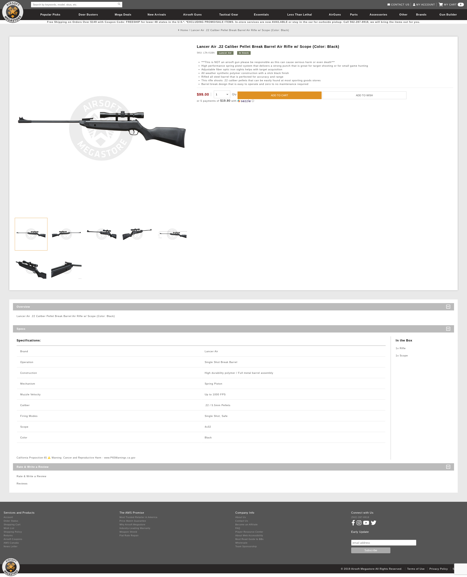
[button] (325, 101)
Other (403, 14)
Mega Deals (123, 14)
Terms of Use (416, 568)
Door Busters (88, 14)
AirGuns (335, 14)
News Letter (11, 546)
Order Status (11, 521)
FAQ (237, 528)
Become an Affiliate (246, 524)
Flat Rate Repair (129, 535)
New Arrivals (157, 14)
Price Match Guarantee (132, 521)
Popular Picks (50, 14)
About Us (240, 517)
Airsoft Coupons (13, 539)
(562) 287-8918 (360, 517)
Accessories (378, 14)
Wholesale (241, 543)
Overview (23, 306)
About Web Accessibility (249, 535)
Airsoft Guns (192, 14)
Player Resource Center (249, 532)
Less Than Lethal (299, 14)
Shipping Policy (13, 532)
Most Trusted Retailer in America (138, 517)
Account (8, 517)
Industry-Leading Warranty (134, 528)
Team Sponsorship (246, 546)
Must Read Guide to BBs (249, 539)
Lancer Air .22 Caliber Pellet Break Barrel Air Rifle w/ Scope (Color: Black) (240, 30)
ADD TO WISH (364, 95)
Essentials (261, 14)
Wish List (9, 528)
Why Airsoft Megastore (132, 524)
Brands (421, 14)
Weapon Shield (128, 532)
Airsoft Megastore (13, 12)
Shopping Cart (12, 524)
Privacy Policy (438, 568)
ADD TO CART (279, 95)
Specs (21, 328)
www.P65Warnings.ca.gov (120, 457)
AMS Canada (11, 543)
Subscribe (359, 536)
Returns (8, 535)
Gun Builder (448, 14)
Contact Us (241, 521)
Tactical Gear (228, 14)
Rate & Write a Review (33, 466)
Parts (354, 14)
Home (184, 30)
